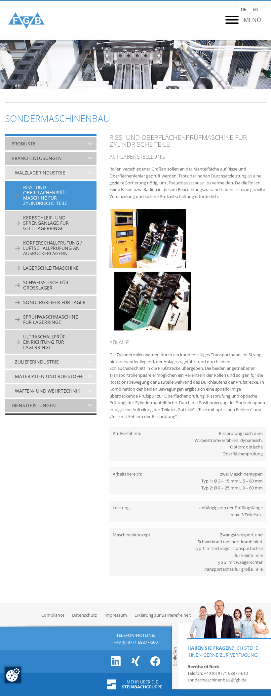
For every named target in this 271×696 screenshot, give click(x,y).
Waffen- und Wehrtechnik (47, 391)
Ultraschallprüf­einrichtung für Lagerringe (45, 342)
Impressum (115, 615)
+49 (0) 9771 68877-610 (226, 673)
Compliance (52, 615)
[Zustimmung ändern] (13, 675)
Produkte (24, 144)
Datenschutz (84, 615)
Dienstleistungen (34, 405)
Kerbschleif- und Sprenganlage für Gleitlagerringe (46, 223)
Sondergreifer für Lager (54, 302)
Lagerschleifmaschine (51, 268)
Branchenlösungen (37, 158)
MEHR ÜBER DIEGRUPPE (142, 684)
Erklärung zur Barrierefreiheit (163, 615)
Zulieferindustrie (37, 362)
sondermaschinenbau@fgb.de (217, 680)
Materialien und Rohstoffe (49, 376)
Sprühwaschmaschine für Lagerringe (50, 319)
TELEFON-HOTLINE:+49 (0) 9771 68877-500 (136, 638)
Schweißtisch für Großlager (45, 285)
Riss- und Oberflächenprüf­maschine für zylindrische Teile (45, 195)
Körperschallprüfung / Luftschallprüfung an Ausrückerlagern (52, 248)
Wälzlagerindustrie (40, 173)
